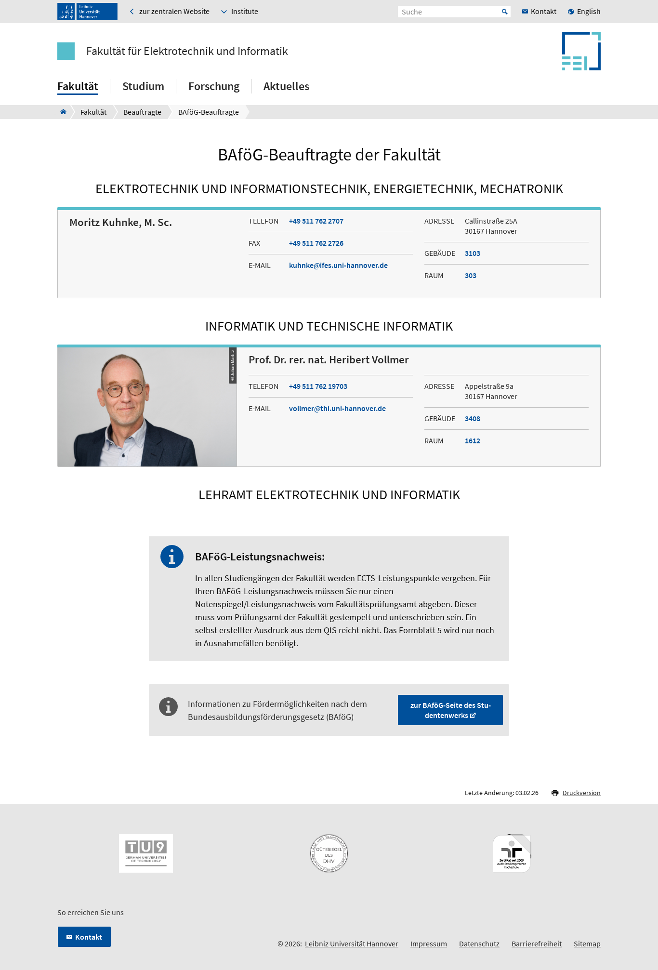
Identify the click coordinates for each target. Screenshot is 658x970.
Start (505, 11)
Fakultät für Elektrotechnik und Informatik (187, 51)
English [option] (589, 11)
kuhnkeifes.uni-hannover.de (338, 265)
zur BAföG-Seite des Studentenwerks (450, 710)
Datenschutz (479, 943)
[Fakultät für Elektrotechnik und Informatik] (60, 112)
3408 (472, 418)
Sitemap (587, 943)
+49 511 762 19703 (318, 386)
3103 (472, 253)
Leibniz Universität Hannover (351, 943)
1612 (472, 440)
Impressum (428, 943)
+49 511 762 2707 (316, 221)
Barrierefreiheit (537, 943)
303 (470, 275)
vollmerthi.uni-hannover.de (337, 408)
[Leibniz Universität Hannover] (87, 11)
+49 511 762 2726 (316, 243)
